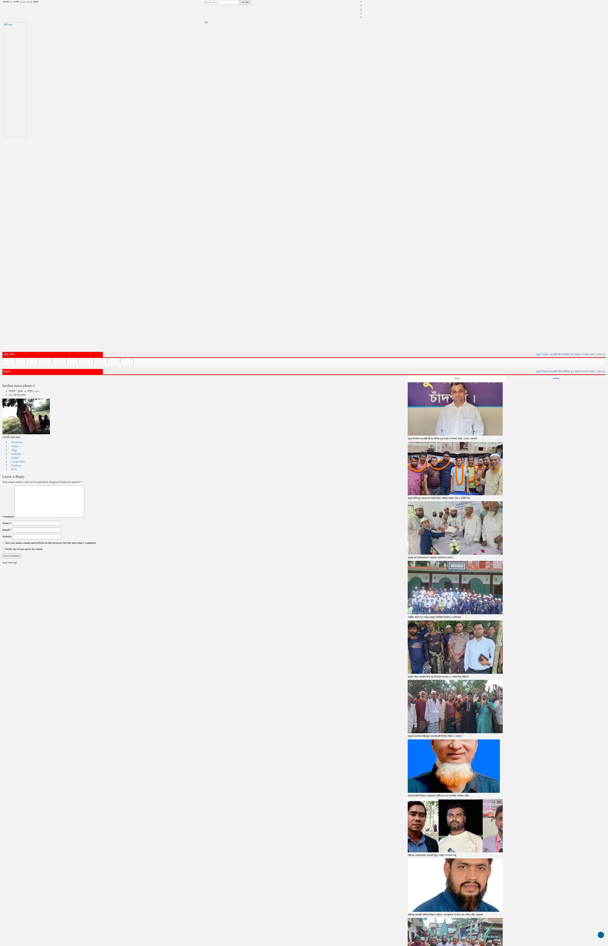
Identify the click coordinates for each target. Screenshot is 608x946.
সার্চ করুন (245, 2)
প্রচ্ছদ (10, 361)
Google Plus (18, 461)
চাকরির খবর (100, 361)
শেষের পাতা (59, 361)
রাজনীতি (72, 361)
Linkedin (16, 453)
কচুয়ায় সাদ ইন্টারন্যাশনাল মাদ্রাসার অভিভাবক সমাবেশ (430, 557)
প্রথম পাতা (45, 361)
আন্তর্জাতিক (86, 361)
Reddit (15, 457)
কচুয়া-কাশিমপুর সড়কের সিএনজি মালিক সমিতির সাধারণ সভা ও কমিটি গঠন (439, 498)
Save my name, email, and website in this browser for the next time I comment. (50, 542)
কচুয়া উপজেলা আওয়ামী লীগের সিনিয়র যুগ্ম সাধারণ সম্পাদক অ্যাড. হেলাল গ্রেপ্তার (542, 354)
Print (14, 469)
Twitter (15, 446)
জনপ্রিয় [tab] (556, 378)
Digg (14, 450)
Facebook (16, 442)
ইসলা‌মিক (113, 361)
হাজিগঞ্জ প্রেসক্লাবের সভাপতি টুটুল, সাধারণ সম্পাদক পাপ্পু (432, 855)
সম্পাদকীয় (127, 361)
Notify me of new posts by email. (24, 549)
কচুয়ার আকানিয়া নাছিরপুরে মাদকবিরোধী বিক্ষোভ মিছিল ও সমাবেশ (435, 736)
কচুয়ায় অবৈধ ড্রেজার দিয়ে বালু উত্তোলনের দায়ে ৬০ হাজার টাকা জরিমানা (438, 676)
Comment (8, 516)
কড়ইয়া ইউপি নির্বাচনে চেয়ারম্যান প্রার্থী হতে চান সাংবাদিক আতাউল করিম (438, 795)
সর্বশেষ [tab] (457, 378)
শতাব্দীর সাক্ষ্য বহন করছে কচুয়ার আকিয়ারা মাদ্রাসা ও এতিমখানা (434, 617)
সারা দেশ (31, 361)
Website (7, 536)
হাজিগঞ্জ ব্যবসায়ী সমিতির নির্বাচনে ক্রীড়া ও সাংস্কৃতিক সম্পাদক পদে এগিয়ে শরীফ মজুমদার (445, 914)
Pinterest (16, 465)
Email (6, 529)
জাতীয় (20, 361)
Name (6, 523)
